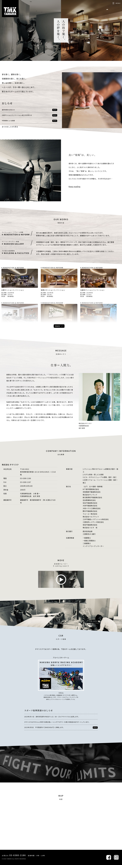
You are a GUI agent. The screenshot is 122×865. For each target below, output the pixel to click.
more (54, 110)
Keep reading (74, 186)
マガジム (61, 693)
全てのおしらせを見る (10, 127)
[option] (30, 30)
